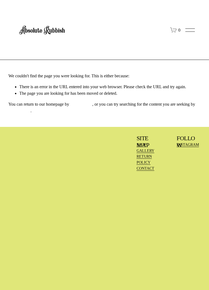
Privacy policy (62, 273)
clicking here (81, 104)
